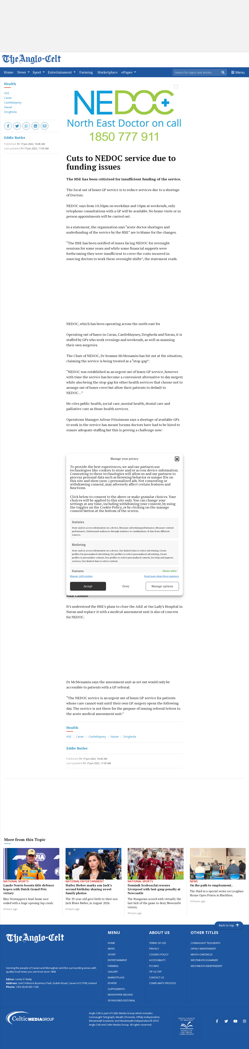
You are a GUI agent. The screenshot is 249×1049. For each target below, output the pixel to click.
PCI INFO (154, 966)
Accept (87, 586)
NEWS (111, 948)
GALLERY (113, 971)
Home (9, 72)
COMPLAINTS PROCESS (162, 983)
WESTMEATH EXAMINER (204, 960)
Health (10, 83)
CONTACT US (156, 977)
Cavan (8, 98)
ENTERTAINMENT (117, 960)
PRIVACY (154, 948)
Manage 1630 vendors (81, 576)
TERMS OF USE (157, 943)
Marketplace (108, 72)
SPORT (112, 954)
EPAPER (112, 983)
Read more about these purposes (161, 576)
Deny (125, 586)
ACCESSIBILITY (157, 960)
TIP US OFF (155, 971)
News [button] (22, 72)
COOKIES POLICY (158, 954)
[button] (177, 459)
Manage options (162, 586)
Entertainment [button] (60, 72)
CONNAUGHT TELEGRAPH (205, 943)
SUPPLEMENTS (116, 989)
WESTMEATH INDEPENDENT (206, 966)
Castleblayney (12, 102)
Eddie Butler (14, 137)
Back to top (226, 925)
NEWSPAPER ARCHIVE (120, 994)
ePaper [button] (127, 72)
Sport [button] (37, 72)
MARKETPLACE (116, 977)
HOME (111, 943)
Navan (8, 107)
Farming (86, 72)
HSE (6, 93)
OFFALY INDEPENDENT (203, 948)
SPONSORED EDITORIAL (121, 1000)
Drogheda (10, 112)
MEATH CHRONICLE (202, 954)
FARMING (113, 966)
